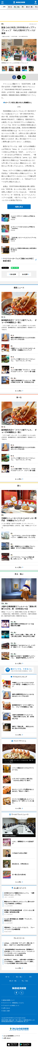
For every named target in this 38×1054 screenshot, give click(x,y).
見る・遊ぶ (17, 7)
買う (23, 7)
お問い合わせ (6, 1008)
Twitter (22, 993)
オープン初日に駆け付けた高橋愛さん (18, 102)
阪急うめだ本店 (6, 36)
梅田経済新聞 (19, 2)
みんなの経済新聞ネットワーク (19, 1029)
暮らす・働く (29, 7)
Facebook (16, 993)
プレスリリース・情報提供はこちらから (13, 1002)
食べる (10, 7)
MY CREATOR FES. (23, 36)
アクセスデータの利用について (11, 1005)
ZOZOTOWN (14, 36)
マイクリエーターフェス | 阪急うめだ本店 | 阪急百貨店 (18, 260)
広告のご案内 (6, 1011)
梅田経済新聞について (9, 1000)
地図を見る (19, 207)
